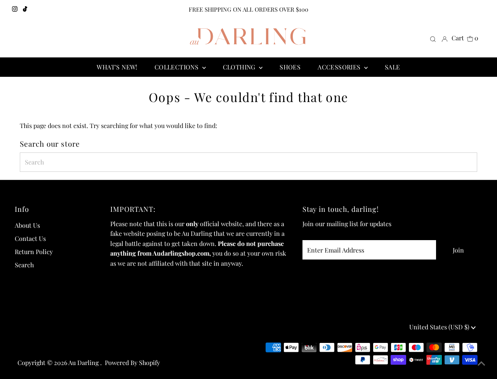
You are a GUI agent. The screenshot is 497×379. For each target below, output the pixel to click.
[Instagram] (14, 9)
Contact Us (30, 238)
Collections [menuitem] (177, 67)
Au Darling (84, 362)
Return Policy (34, 251)
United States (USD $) (440, 327)
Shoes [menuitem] (290, 67)
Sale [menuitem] (392, 67)
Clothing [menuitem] (240, 67)
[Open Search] (433, 38)
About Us (27, 225)
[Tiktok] (25, 9)
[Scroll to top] (481, 363)
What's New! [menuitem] (117, 67)
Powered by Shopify (132, 362)
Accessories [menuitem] (340, 67)
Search (24, 265)
